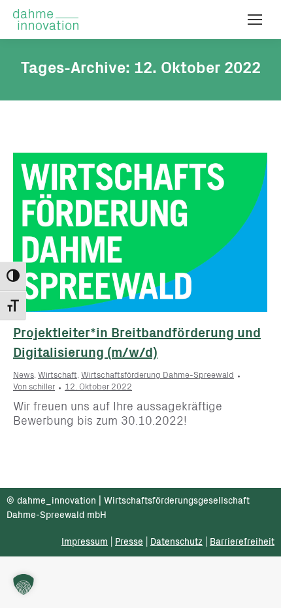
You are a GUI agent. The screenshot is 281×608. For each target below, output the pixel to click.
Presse (129, 542)
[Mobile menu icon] (255, 20)
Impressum (84, 542)
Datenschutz (176, 542)
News (23, 376)
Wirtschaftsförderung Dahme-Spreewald (157, 376)
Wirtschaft (57, 376)
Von (34, 388)
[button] (23, 584)
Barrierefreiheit (242, 542)
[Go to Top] (261, 588)
